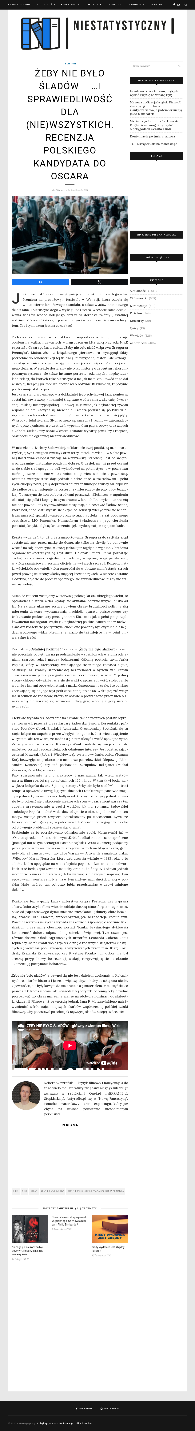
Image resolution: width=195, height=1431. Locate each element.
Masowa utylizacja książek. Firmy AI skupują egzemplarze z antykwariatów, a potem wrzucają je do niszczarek (156, 108)
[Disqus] (70, 1324)
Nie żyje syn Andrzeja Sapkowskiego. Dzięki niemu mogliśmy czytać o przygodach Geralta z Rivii (156, 125)
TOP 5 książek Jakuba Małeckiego (153, 144)
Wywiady (157, 4)
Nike (24, 1191)
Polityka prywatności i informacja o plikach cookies (65, 1423)
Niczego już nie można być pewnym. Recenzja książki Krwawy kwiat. (27, 1251)
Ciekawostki (94, 4)
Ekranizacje (70, 4)
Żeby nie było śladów (52, 1191)
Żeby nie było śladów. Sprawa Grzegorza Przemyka (96, 1191)
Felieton (70, 64)
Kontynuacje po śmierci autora (152, 136)
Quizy (134, 328)
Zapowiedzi (137, 4)
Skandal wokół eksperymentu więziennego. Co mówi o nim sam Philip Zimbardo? (69, 1221)
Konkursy (116, 4)
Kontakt (14, 14)
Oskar (34, 1191)
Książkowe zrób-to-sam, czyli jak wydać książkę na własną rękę (154, 93)
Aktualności (46, 4)
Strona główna (19, 4)
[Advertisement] (70, 1156)
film (15, 1191)
